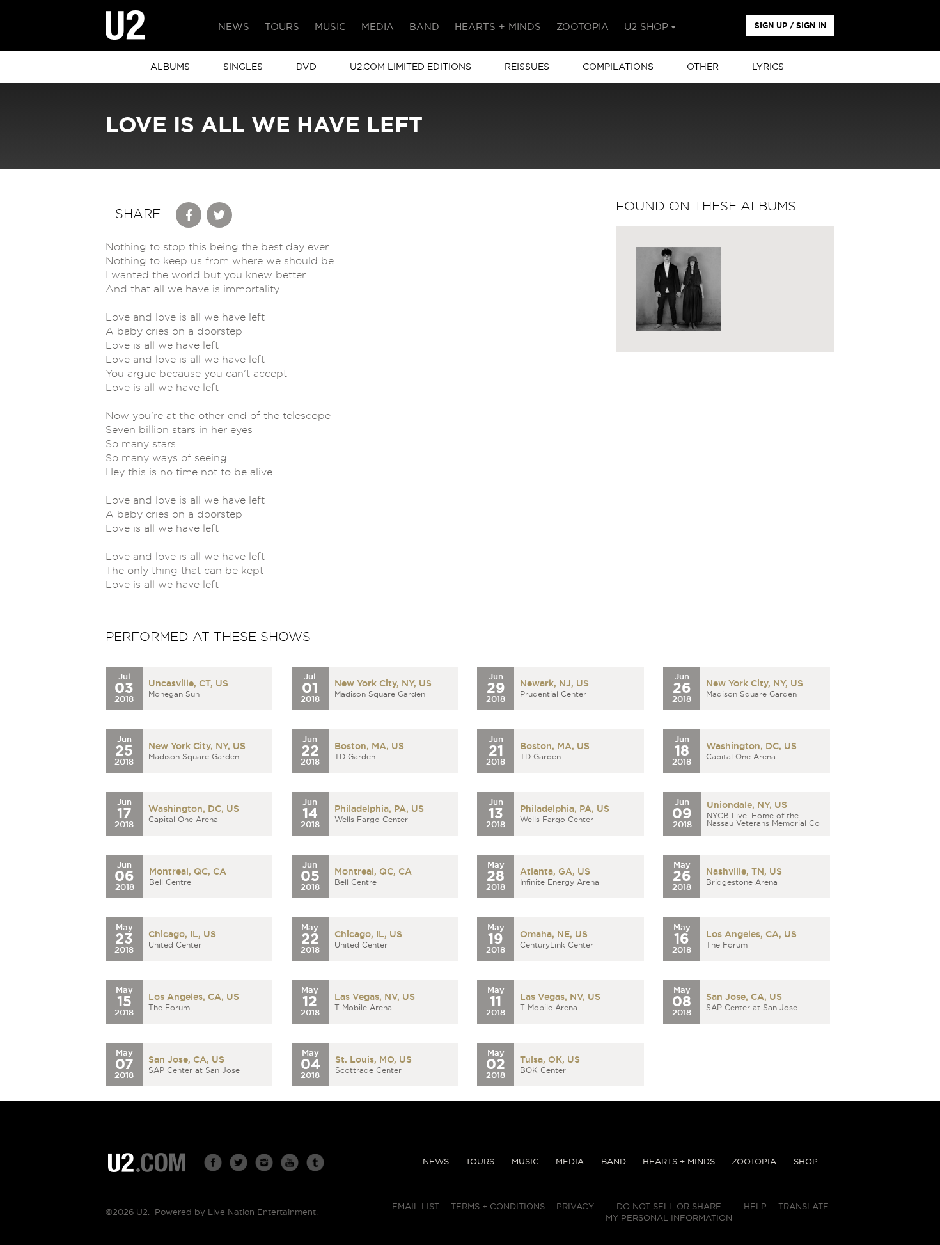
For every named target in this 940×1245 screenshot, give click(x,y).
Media (570, 1162)
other (703, 67)
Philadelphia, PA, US (379, 809)
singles (243, 67)
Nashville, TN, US (744, 872)
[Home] (125, 25)
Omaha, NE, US (554, 934)
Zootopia (754, 1162)
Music (525, 1162)
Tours (480, 1162)
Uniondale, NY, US (747, 805)
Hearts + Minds (679, 1162)
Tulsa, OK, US (550, 1060)
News (436, 1162)
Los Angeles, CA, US (751, 934)
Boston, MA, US (369, 746)
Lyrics (768, 67)
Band (613, 1162)
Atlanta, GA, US (555, 872)
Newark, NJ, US (554, 683)
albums (170, 67)
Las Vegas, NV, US (374, 997)
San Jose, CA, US (744, 997)
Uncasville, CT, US (188, 683)
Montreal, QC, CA (187, 872)
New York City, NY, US (383, 683)
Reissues (527, 67)
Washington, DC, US (751, 746)
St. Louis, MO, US (373, 1060)
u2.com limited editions (410, 67)
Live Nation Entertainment (262, 1213)
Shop (806, 1162)
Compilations (618, 67)
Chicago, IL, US (182, 934)
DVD (306, 67)
